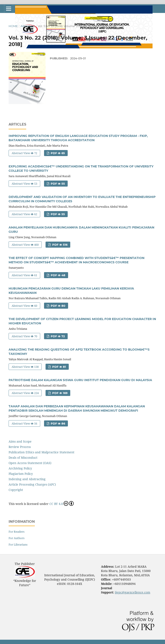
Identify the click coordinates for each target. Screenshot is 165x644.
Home (13, 26)
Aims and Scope (20, 441)
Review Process (20, 447)
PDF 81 (58, 366)
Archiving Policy (20, 468)
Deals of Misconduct (23, 457)
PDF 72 (57, 336)
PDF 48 (57, 275)
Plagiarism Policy (21, 474)
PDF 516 (59, 244)
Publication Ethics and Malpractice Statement (41, 452)
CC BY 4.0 (56, 504)
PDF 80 (57, 305)
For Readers (16, 532)
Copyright (16, 490)
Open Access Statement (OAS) (30, 463)
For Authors (16, 538)
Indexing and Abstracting (27, 479)
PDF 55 (57, 183)
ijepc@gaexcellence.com (132, 592)
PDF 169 (59, 393)
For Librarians (18, 544)
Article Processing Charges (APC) (32, 484)
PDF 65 (57, 153)
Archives (28, 26)
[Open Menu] (8, 8)
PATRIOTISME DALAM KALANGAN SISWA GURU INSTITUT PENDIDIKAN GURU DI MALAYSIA (80, 380)
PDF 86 (57, 423)
